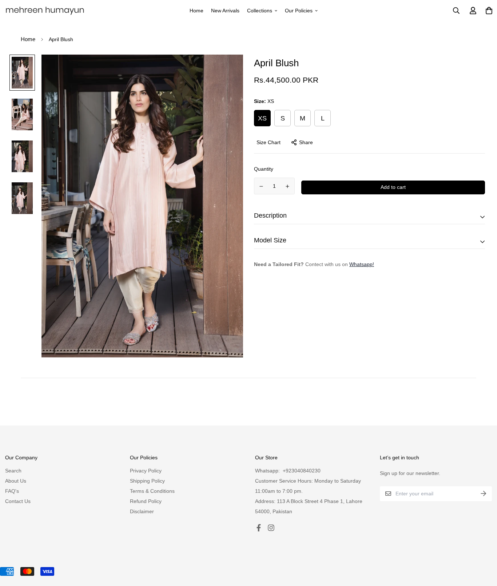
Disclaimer (142, 511)
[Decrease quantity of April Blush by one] (261, 186)
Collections (259, 10)
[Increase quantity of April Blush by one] (288, 186)
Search (13, 471)
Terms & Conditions (152, 491)
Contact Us (18, 501)
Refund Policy (146, 501)
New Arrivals (225, 10)
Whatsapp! (361, 264)
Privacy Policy (146, 471)
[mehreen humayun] (45, 10)
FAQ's (12, 491)
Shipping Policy (147, 481)
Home (196, 10)
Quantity (263, 169)
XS (262, 118)
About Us (15, 481)
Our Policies (299, 10)
